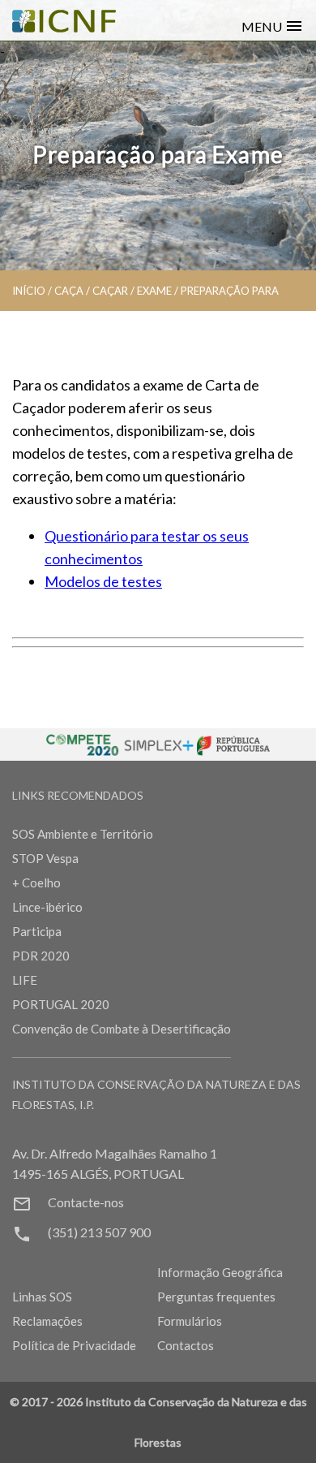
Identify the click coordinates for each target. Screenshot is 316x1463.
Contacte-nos (86, 1202)
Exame (154, 290)
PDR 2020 (41, 955)
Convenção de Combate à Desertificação (121, 1028)
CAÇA (68, 290)
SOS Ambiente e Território (82, 833)
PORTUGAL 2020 (60, 1004)
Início (28, 290)
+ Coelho (36, 882)
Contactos (185, 1345)
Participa (37, 931)
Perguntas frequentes (216, 1296)
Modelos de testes (103, 581)
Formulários (189, 1321)
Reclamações (47, 1321)
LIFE (24, 980)
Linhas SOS (42, 1296)
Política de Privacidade (74, 1345)
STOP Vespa (45, 858)
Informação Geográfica (220, 1272)
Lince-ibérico (47, 907)
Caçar (110, 290)
